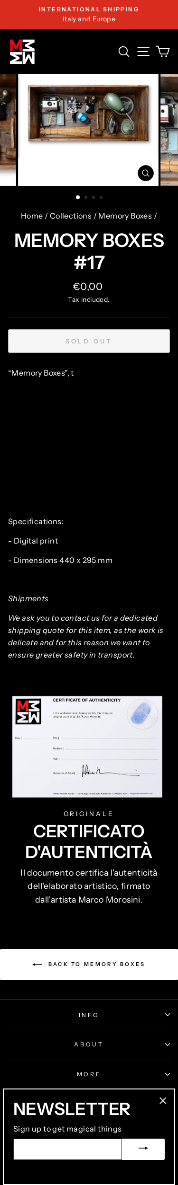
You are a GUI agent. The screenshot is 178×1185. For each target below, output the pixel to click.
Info (89, 1014)
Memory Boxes (125, 215)
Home (32, 215)
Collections (71, 215)
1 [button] (78, 197)
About (88, 1044)
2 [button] (86, 198)
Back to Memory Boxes (95, 964)
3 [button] (94, 198)
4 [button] (102, 198)
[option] (89, 15)
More (89, 1074)
